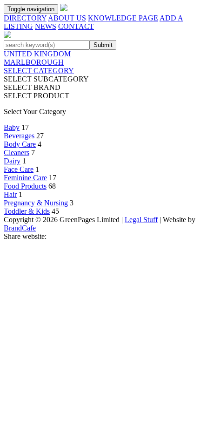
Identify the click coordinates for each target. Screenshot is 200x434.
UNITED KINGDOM (37, 54)
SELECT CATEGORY (39, 71)
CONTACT (76, 26)
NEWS (45, 26)
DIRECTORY (25, 18)
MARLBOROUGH (34, 62)
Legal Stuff (141, 220)
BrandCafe (20, 228)
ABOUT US (67, 18)
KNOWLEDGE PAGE (123, 18)
